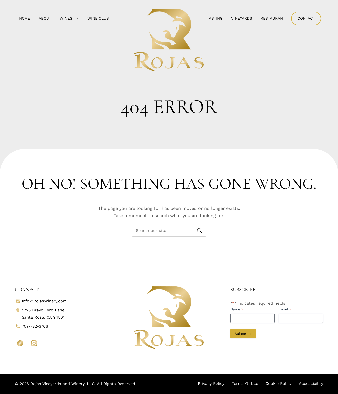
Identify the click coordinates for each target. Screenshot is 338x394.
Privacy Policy (211, 383)
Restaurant (273, 18)
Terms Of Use (245, 383)
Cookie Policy (278, 383)
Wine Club (98, 18)
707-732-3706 (35, 326)
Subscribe (243, 334)
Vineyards (241, 18)
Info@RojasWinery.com (44, 301)
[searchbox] (169, 231)
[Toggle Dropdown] (78, 18)
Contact (306, 18)
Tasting (215, 18)
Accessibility (311, 383)
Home (24, 18)
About (45, 18)
